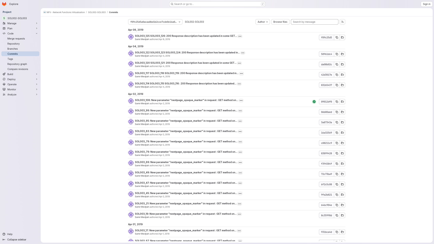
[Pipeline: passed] (314, 102)
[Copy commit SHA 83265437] (337, 85)
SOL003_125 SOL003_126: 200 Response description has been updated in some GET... (186, 35)
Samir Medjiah (142, 39)
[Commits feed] (342, 22)
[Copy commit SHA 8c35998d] (337, 215)
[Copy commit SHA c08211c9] (337, 143)
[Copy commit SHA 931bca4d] (337, 232)
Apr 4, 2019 (164, 56)
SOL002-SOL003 (194, 21)
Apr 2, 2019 (164, 103)
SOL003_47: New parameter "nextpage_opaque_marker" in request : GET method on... (186, 182)
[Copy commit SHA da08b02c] (337, 64)
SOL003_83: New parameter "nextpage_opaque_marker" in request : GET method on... (186, 131)
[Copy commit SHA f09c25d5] (337, 37)
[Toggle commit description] (240, 36)
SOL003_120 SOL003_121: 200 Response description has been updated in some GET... (185, 62)
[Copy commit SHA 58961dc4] (337, 54)
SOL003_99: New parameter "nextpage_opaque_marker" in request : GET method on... (186, 110)
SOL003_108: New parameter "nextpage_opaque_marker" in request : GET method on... (186, 100)
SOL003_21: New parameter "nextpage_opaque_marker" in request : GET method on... (186, 203)
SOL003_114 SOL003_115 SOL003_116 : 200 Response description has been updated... (185, 83)
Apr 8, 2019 (164, 39)
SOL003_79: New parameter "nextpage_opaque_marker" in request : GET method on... (186, 141)
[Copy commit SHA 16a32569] (337, 132)
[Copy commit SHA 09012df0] (337, 101)
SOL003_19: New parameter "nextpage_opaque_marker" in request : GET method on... (185, 213)
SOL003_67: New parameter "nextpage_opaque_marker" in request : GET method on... (186, 240)
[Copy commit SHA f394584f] (337, 163)
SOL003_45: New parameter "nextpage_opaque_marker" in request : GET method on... (186, 193)
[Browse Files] (342, 37)
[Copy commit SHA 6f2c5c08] (337, 184)
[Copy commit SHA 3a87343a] (337, 122)
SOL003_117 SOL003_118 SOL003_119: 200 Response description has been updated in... (187, 73)
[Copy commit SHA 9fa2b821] (337, 194)
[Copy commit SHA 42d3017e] (337, 74)
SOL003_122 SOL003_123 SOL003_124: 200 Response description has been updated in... (187, 52)
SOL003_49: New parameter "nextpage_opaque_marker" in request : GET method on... (186, 172)
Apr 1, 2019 (164, 233)
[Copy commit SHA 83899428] (337, 153)
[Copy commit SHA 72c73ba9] (337, 174)
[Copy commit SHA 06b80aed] (337, 112)
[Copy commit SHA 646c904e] (337, 205)
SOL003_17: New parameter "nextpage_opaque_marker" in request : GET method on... (185, 230)
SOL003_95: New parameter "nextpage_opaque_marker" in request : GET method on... (186, 120)
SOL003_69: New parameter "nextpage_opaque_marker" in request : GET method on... (186, 162)
